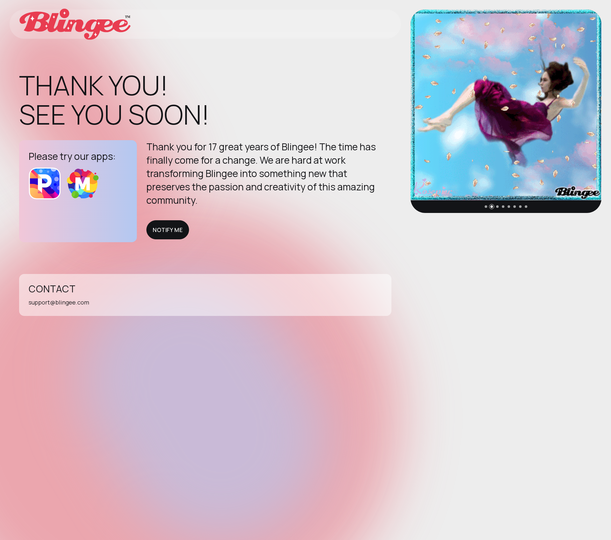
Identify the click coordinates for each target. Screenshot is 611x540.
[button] (486, 206)
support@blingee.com (59, 302)
